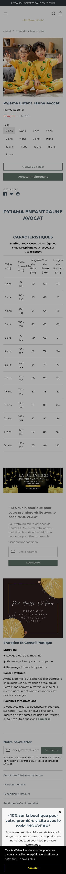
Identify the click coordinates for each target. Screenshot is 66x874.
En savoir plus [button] (26, 859)
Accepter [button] (33, 868)
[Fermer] (60, 812)
